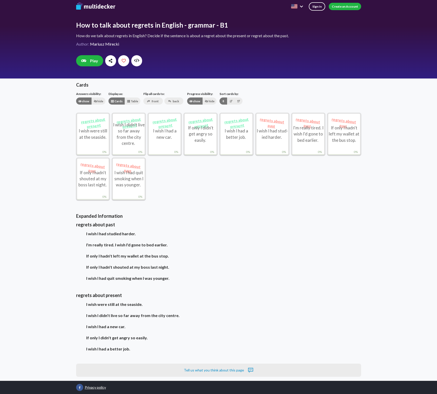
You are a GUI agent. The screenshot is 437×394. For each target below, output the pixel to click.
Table (134, 101)
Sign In (317, 6)
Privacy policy (95, 387)
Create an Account (345, 6)
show (85, 101)
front (155, 101)
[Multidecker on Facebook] (79, 387)
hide (100, 101)
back (175, 101)
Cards (118, 101)
